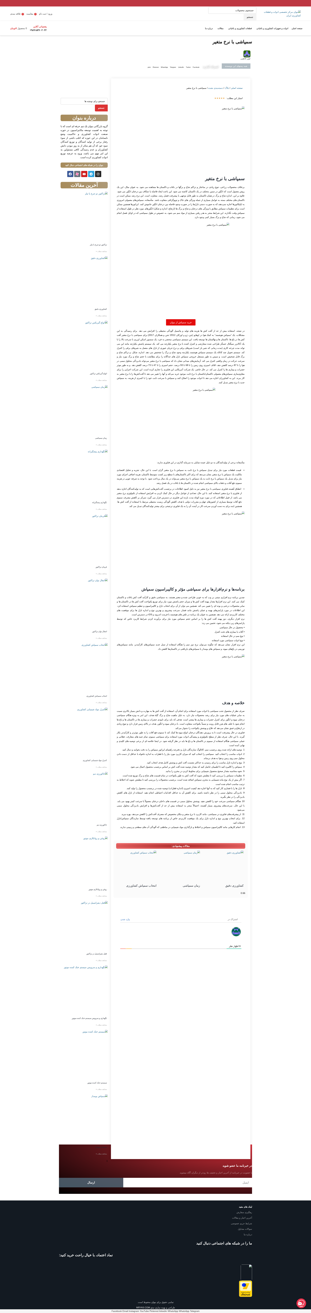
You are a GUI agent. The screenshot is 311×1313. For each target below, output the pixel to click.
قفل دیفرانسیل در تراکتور (96, 954)
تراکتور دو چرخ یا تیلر (98, 245)
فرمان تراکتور (101, 567)
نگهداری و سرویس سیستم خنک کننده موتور (89, 1018)
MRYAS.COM (143, 1307)
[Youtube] (84, 174)
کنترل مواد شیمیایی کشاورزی (95, 760)
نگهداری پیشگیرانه (99, 502)
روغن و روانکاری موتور (98, 889)
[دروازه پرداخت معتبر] (245, 1288)
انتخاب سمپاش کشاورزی (141, 885)
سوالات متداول (245, 1229)
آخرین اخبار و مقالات (242, 1217)
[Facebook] (70, 174)
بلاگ (227, 88)
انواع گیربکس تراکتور (98, 373)
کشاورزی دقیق (234, 885)
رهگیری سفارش (244, 1212)
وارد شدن (125, 919)
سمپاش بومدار (101, 1147)
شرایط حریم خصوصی (241, 1223)
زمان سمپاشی (191, 885)
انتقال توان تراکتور (99, 631)
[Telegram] (91, 174)
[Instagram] (98, 174)
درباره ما (248, 1234)
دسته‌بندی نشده (215, 88)
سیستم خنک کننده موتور (97, 1083)
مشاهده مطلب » (101, 251)
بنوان (153, 1302)
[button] (196, 67)
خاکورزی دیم (102, 825)
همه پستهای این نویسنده (236, 66)
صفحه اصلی (237, 88)
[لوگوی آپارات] (77, 174)
